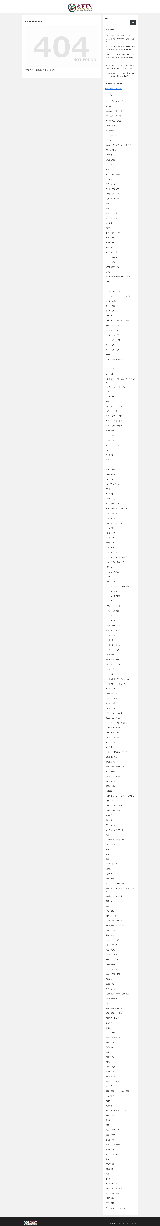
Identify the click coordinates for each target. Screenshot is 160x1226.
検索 (107, 19)
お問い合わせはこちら (113, 89)
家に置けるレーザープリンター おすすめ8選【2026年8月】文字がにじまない (120, 66)
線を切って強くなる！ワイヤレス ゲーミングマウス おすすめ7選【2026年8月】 (120, 57)
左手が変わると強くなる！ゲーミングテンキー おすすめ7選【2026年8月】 (121, 48)
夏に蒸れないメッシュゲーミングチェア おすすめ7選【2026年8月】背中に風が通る (121, 39)
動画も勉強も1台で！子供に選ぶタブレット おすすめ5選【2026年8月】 (120, 74)
